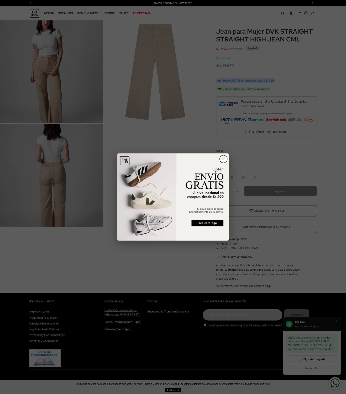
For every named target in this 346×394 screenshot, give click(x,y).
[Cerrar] (223, 159)
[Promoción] (173, 197)
